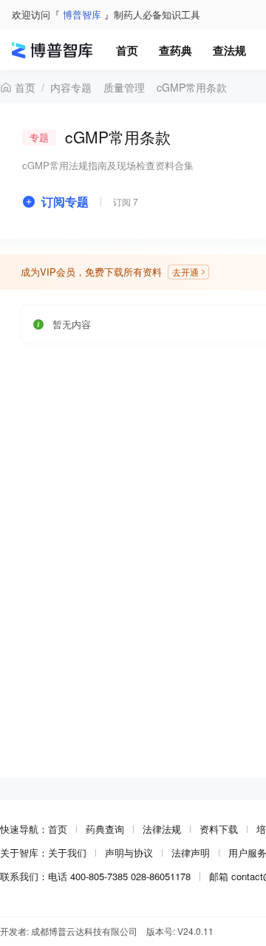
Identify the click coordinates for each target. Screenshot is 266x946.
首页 (25, 87)
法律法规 (162, 829)
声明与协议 (129, 852)
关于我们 (67, 852)
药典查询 (105, 829)
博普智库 (82, 14)
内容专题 (71, 87)
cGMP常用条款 (192, 87)
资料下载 (219, 829)
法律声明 (190, 852)
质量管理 (124, 87)
